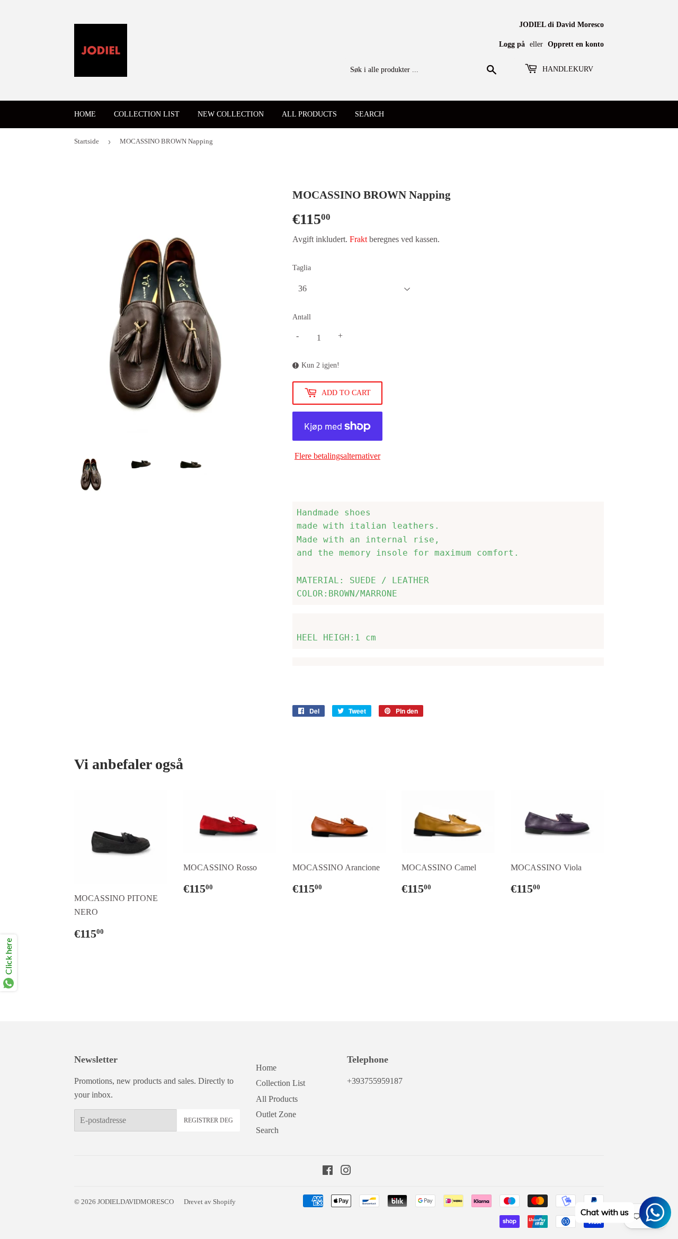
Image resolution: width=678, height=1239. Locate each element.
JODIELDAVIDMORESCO (135, 1202)
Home (85, 114)
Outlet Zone (276, 1114)
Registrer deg (208, 1120)
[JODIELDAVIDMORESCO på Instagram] (346, 1171)
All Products (309, 114)
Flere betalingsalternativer (337, 455)
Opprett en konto (576, 44)
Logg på (512, 44)
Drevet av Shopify (210, 1202)
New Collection (231, 114)
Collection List (147, 114)
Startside (86, 141)
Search (369, 114)
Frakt (358, 239)
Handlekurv (566, 69)
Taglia (301, 268)
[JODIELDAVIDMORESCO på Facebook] (327, 1171)
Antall (301, 317)
